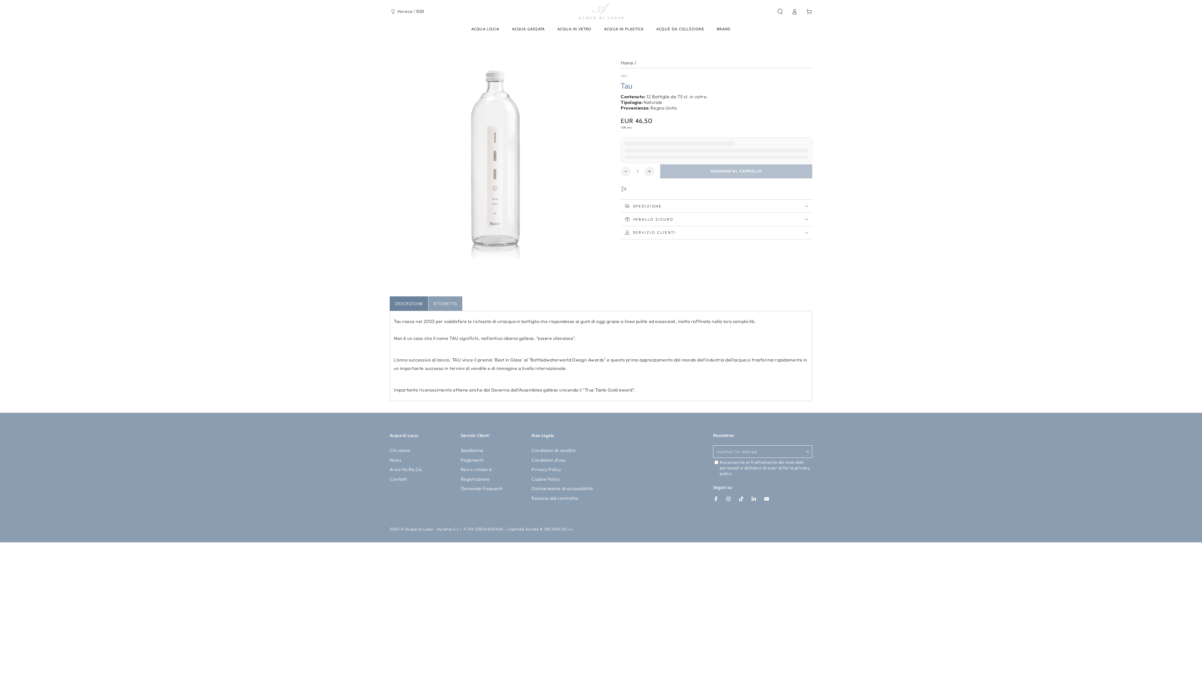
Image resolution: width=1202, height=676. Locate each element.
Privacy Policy (546, 469)
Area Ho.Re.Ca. (406, 469)
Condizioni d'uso (549, 460)
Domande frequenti (482, 488)
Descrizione (409, 303)
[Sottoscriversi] (809, 451)
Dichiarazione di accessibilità (562, 488)
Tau (624, 76)
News (395, 460)
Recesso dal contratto (555, 498)
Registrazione (475, 479)
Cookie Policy (546, 479)
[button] (780, 11)
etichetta (445, 303)
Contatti (398, 479)
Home (627, 63)
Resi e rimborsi (476, 469)
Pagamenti (472, 460)
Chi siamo (400, 450)
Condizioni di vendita (553, 450)
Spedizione (472, 450)
